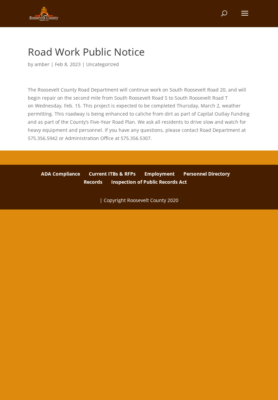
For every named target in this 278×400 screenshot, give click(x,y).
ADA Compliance (60, 174)
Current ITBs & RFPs (112, 174)
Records (93, 182)
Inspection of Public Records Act (149, 182)
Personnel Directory (206, 174)
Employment (159, 174)
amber (42, 64)
